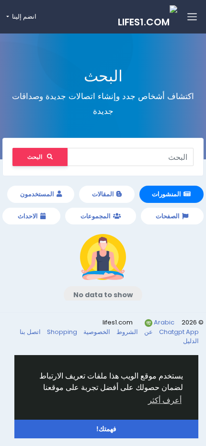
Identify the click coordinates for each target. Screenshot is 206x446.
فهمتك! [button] (106, 429)
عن (148, 331)
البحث (34, 157)
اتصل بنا (30, 331)
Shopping (61, 331)
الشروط (126, 331)
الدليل (191, 341)
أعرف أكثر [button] (165, 400)
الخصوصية (96, 331)
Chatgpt (172, 331)
